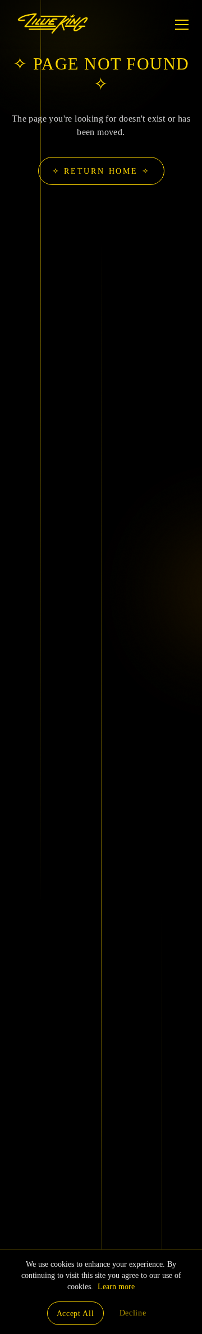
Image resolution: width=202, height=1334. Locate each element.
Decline (133, 1313)
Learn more (116, 1286)
